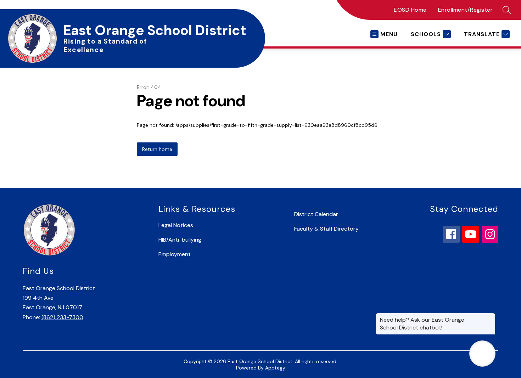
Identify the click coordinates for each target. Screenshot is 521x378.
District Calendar (316, 214)
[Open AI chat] (482, 353)
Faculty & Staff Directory (326, 228)
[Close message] (490, 316)
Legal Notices (175, 225)
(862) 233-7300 (62, 317)
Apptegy (275, 368)
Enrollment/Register (465, 9)
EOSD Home (410, 9)
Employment (174, 254)
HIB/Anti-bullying (179, 239)
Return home (157, 149)
